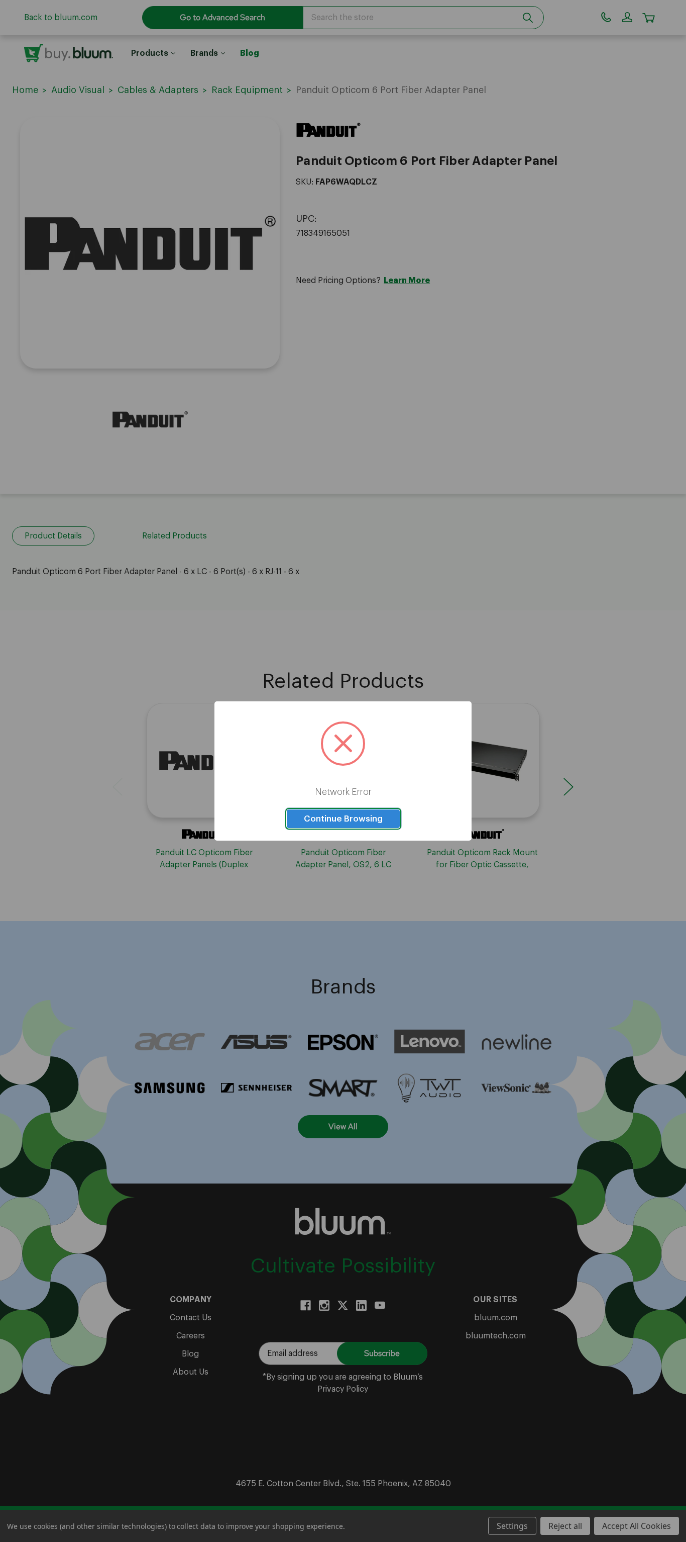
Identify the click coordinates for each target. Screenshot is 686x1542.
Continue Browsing (343, 818)
